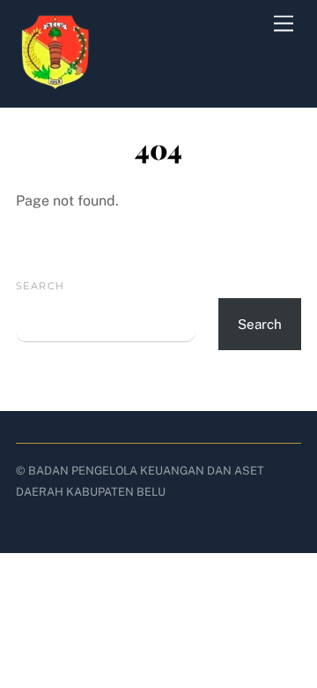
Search (40, 286)
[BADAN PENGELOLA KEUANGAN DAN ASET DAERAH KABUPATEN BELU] (55, 85)
